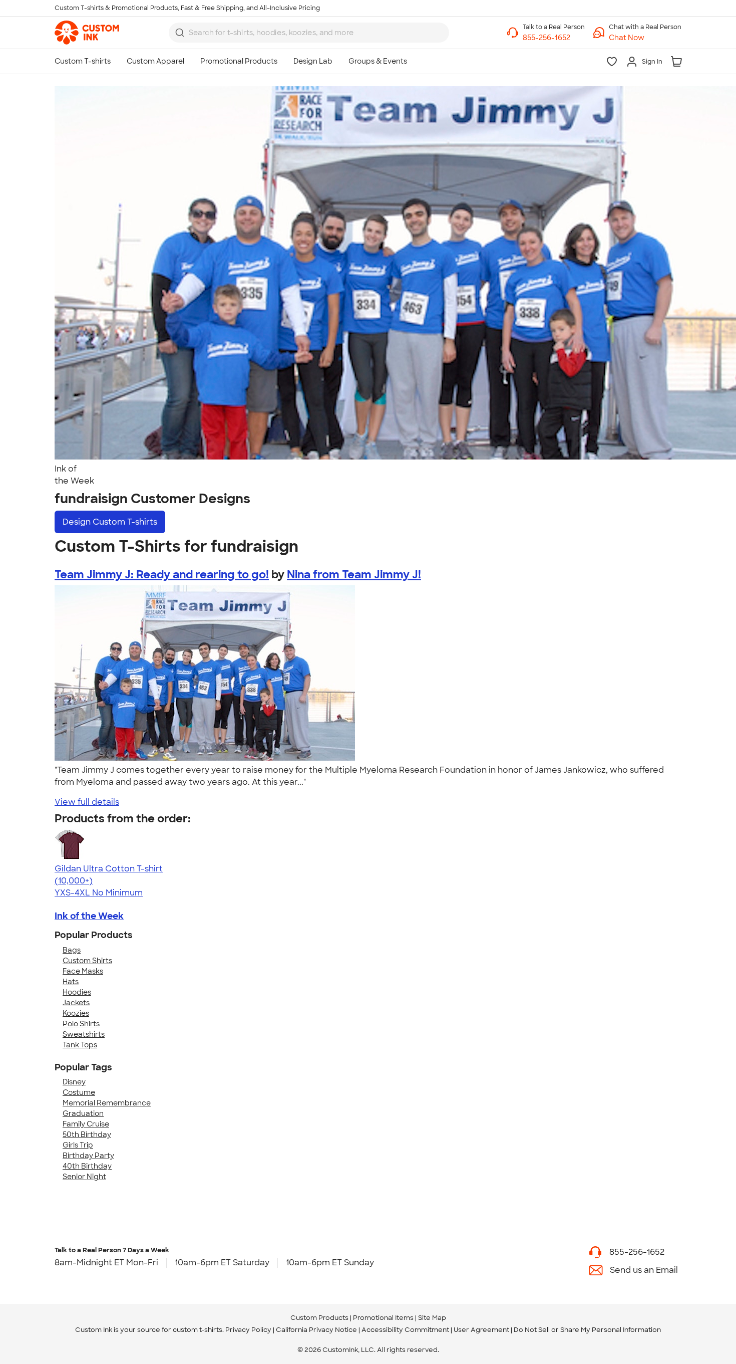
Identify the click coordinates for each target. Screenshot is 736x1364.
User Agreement (481, 1329)
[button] (645, 38)
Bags (72, 950)
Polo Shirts (81, 1023)
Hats (71, 981)
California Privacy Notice (316, 1329)
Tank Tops (80, 1044)
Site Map (432, 1317)
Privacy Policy (248, 1329)
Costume (79, 1092)
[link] (87, 33)
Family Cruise (86, 1123)
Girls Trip (78, 1145)
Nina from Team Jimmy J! (354, 574)
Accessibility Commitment (405, 1329)
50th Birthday (87, 1134)
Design (110, 522)
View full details (87, 802)
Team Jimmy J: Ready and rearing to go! (162, 574)
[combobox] (309, 33)
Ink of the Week (89, 916)
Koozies (76, 1013)
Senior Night (84, 1176)
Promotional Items (383, 1317)
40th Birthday (87, 1166)
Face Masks (83, 971)
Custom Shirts (87, 960)
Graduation (83, 1113)
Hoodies (77, 992)
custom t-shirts (197, 1329)
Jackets (76, 1002)
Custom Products (319, 1317)
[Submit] (180, 33)
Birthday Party (88, 1155)
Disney (74, 1081)
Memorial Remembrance (107, 1102)
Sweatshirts (84, 1034)
